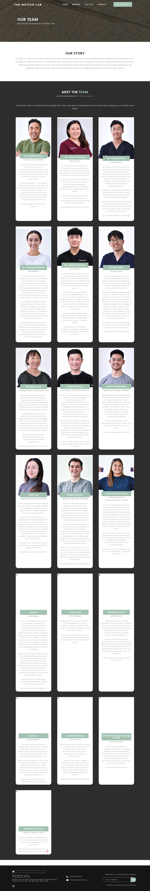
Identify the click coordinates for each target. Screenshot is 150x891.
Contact (102, 4)
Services (76, 4)
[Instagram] (13, 885)
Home (65, 4)
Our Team (88, 4)
